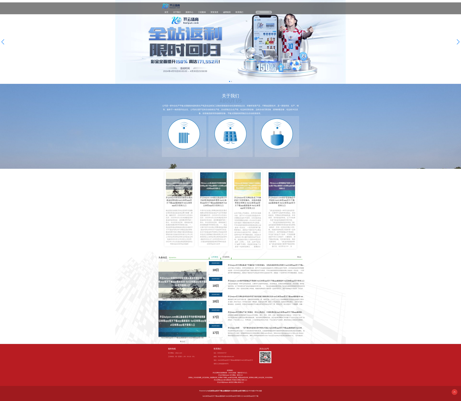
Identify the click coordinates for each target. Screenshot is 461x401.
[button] (458, 42)
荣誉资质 (214, 12)
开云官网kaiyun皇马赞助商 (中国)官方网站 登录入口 (230, 380)
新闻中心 (189, 12)
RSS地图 (252, 391)
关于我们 (177, 12)
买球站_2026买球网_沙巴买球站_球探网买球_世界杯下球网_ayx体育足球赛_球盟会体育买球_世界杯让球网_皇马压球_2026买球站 (230, 377)
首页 (166, 12)
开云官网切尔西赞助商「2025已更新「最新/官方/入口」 (230, 373)
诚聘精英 (227, 12)
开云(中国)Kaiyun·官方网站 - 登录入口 (230, 375)
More (299, 257)
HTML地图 (258, 391)
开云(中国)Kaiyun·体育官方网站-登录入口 (230, 382)
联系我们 (239, 12)
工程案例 (202, 12)
